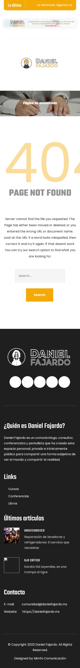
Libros (12, 503)
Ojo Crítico (32, 560)
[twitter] (31, 49)
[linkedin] (40, 49)
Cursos (13, 489)
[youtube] (48, 49)
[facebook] (23, 49)
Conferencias (18, 496)
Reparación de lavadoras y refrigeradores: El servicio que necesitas (46, 542)
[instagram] (57, 49)
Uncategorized (34, 530)
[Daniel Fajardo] (40, 63)
